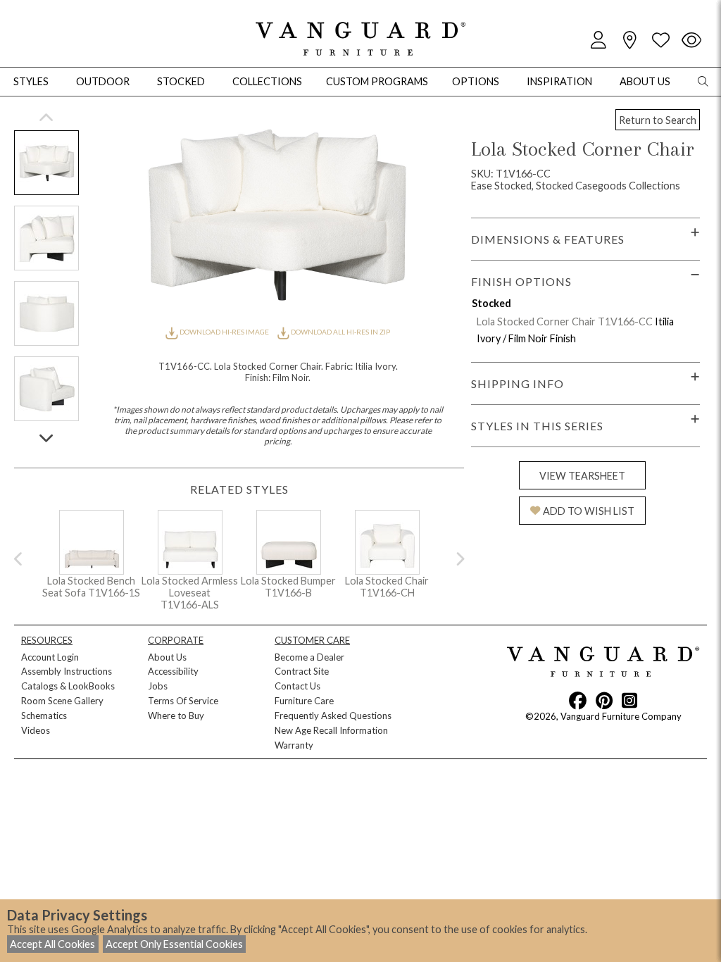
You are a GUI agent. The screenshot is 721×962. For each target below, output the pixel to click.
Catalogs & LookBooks (68, 686)
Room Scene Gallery (62, 700)
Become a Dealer (309, 657)
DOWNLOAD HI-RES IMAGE (224, 331)
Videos (35, 730)
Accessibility (173, 671)
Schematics (44, 715)
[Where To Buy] (629, 40)
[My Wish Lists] (660, 40)
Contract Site (302, 671)
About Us (167, 657)
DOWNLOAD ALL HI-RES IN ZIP (339, 331)
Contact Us (297, 686)
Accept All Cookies (52, 944)
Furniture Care (304, 700)
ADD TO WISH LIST (588, 511)
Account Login (50, 657)
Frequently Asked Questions (333, 715)
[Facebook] (577, 700)
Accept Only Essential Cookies (174, 944)
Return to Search (657, 120)
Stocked (181, 81)
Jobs (158, 686)
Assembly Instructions (66, 671)
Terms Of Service (183, 700)
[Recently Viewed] (691, 40)
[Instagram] (629, 700)
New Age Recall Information (331, 730)
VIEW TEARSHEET (582, 476)
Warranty (294, 745)
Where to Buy (176, 715)
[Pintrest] (604, 700)
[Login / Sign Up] (598, 40)
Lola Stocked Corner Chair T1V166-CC (565, 321)
